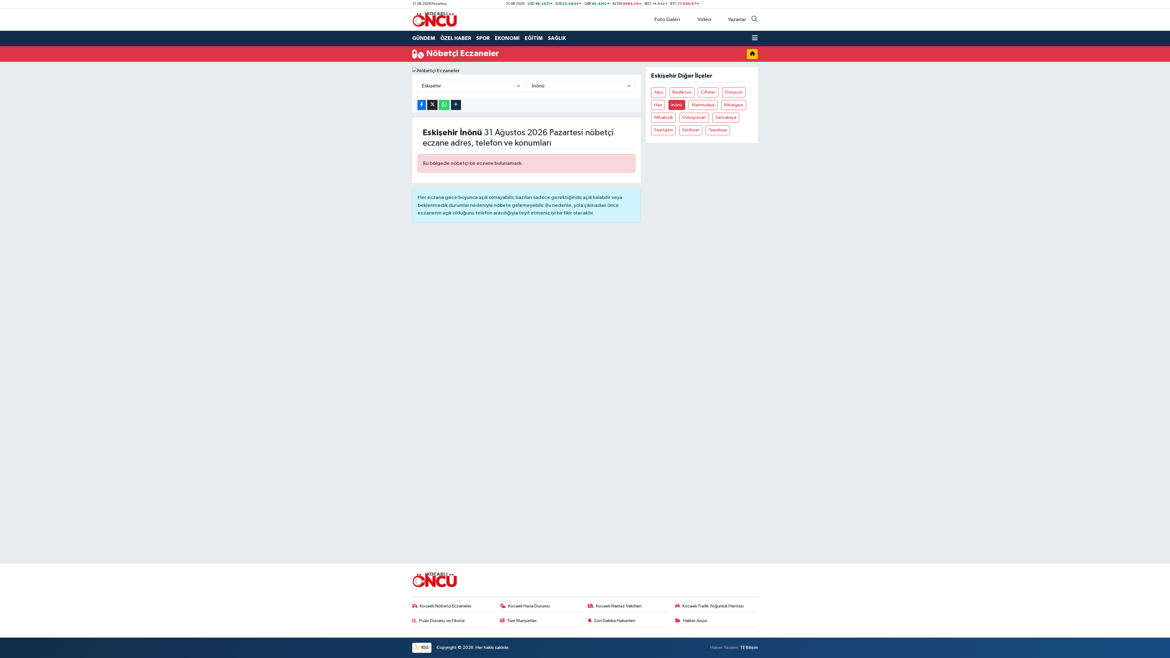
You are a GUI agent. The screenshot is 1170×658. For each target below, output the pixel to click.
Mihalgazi (733, 105)
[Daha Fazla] (456, 105)
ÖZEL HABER (455, 38)
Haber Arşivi (695, 620)
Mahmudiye (703, 105)
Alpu (658, 92)
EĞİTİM (534, 38)
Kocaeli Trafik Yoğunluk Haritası (713, 606)
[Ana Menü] (755, 38)
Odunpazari (694, 117)
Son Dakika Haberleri (614, 620)
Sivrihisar (690, 130)
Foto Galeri (667, 19)
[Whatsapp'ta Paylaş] (444, 105)
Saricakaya (725, 117)
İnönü (676, 105)
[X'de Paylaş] (432, 105)
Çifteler (708, 92)
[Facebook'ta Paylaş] (421, 105)
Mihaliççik (663, 117)
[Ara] (754, 20)
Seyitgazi (663, 130)
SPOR (483, 38)
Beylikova (681, 92)
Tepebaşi (718, 130)
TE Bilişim (749, 647)
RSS (424, 647)
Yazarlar (737, 19)
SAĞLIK (557, 38)
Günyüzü (734, 92)
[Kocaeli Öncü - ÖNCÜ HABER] (435, 19)
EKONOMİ (507, 38)
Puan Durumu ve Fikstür (442, 620)
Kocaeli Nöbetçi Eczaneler (446, 606)
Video (704, 19)
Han (658, 105)
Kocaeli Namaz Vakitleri (619, 606)
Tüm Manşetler (522, 620)
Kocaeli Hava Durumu (529, 606)
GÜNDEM (423, 38)
